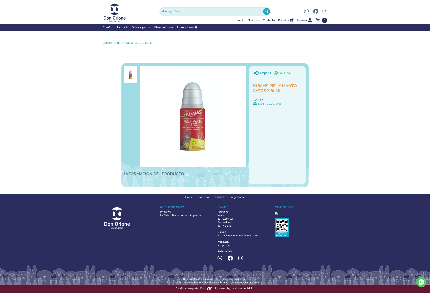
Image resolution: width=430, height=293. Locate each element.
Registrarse (237, 197)
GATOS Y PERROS (112, 43)
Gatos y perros (141, 27)
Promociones (186, 27)
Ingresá (302, 20)
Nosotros (254, 20)
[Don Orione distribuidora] (129, 13)
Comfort (108, 27)
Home (189, 197)
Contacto (269, 20)
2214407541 (224, 245)
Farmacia (122, 27)
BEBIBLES (146, 43)
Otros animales (164, 27)
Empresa (203, 197)
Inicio (241, 20)
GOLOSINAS (131, 43)
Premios (283, 20)
